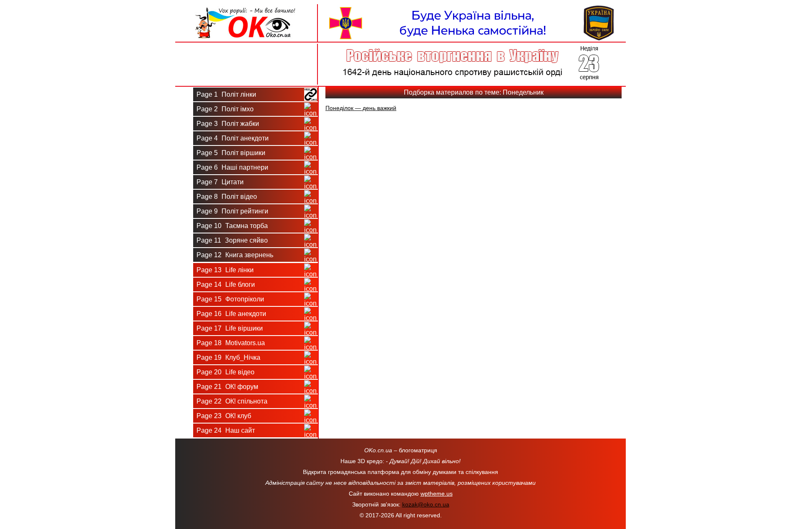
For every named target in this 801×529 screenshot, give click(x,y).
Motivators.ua (230, 342)
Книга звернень (234, 254)
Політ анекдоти (232, 138)
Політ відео (226, 196)
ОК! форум (227, 386)
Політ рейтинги (232, 211)
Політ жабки (227, 123)
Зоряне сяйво (232, 240)
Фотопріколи (230, 299)
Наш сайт (225, 430)
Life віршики (229, 328)
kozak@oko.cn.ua (425, 504)
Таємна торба (232, 225)
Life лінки (225, 269)
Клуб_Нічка (228, 357)
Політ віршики (230, 152)
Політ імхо (225, 109)
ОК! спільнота (231, 401)
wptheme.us (437, 493)
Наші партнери (232, 167)
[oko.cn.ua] (246, 7)
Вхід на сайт (246, 53)
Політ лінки (226, 94)
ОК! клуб (223, 415)
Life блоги (225, 284)
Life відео (225, 372)
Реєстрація (246, 74)
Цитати (220, 182)
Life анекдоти (231, 313)
